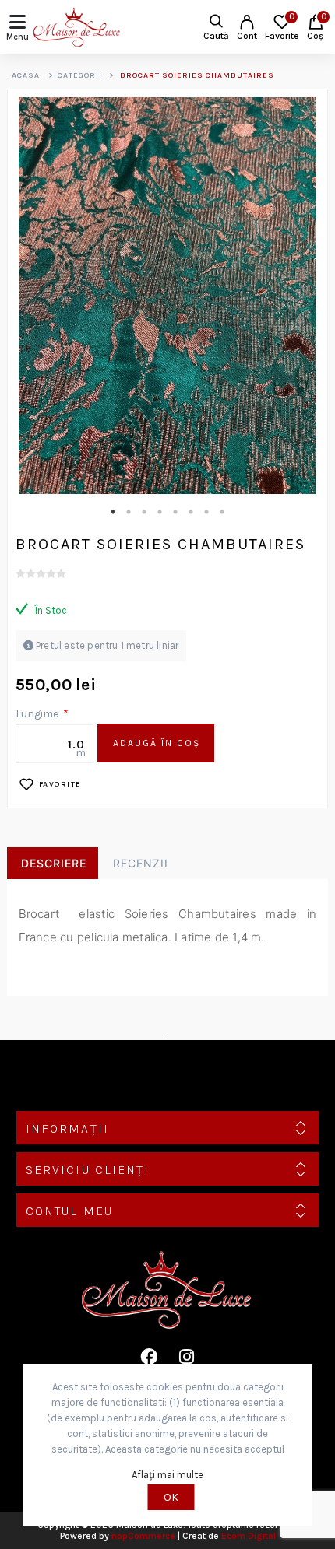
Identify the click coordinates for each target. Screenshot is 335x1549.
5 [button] (175, 512)
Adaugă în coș (156, 743)
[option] (168, 295)
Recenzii (140, 863)
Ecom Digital (248, 1535)
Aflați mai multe (167, 1475)
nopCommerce (143, 1535)
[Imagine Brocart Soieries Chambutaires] (168, 295)
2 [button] (128, 512)
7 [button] (206, 512)
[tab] (53, 863)
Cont (247, 35)
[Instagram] (186, 1357)
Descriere (53, 863)
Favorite (60, 784)
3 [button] (144, 512)
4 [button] (160, 512)
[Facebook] (149, 1357)
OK (171, 1497)
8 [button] (222, 512)
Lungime (38, 713)
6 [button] (191, 512)
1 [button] (113, 512)
